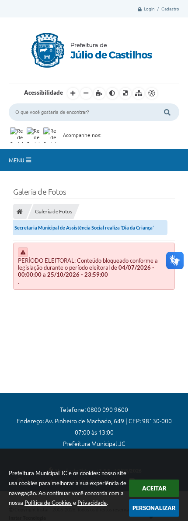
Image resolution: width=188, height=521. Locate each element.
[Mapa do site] (138, 93)
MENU (17, 160)
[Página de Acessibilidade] (151, 93)
